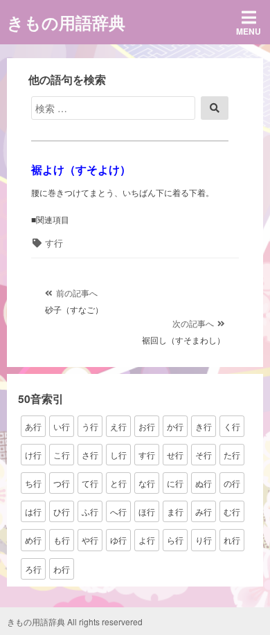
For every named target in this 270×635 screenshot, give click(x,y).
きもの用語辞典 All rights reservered (75, 621)
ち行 (33, 483)
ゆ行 (118, 540)
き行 (203, 426)
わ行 (61, 569)
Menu (248, 31)
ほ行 (146, 511)
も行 (61, 540)
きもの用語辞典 (66, 22)
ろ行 (33, 569)
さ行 (90, 454)
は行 (33, 511)
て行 (90, 483)
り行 (203, 540)
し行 (118, 454)
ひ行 (61, 511)
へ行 (118, 511)
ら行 (175, 540)
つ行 (61, 483)
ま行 (175, 511)
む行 (232, 511)
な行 (146, 483)
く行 (232, 426)
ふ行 (90, 511)
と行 (118, 483)
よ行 (146, 540)
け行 (33, 454)
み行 (203, 511)
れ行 (232, 540)
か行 (175, 426)
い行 (61, 426)
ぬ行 (203, 483)
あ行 (33, 426)
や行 (90, 540)
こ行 (61, 454)
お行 (146, 426)
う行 (90, 426)
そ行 (203, 454)
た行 (232, 454)
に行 (175, 483)
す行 (54, 242)
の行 (232, 483)
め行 (33, 540)
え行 (118, 426)
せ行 (175, 454)
